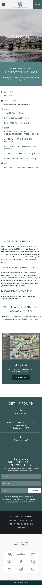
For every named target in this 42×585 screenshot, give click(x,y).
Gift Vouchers (27, 516)
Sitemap (12, 524)
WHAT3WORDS (23, 291)
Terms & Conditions (25, 524)
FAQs (22, 520)
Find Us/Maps (14, 516)
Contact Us (13, 520)
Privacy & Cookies (21, 528)
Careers (29, 520)
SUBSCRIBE (34, 490)
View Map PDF (21, 377)
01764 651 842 (21, 414)
